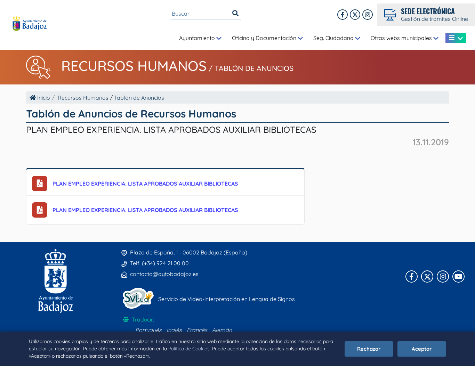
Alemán (222, 329)
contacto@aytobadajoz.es (164, 273)
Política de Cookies (189, 348)
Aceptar (422, 348)
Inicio (43, 97)
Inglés (174, 329)
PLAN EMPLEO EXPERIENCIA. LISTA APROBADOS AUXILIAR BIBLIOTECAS (145, 183)
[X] (355, 14)
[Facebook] (342, 14)
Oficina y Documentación (265, 37)
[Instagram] (367, 14)
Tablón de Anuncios (254, 68)
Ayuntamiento (197, 37)
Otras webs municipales (402, 37)
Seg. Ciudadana (334, 37)
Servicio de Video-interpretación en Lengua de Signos (226, 298)
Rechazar (369, 348)
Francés (197, 329)
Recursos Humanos (134, 65)
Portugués (148, 329)
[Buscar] (235, 13)
